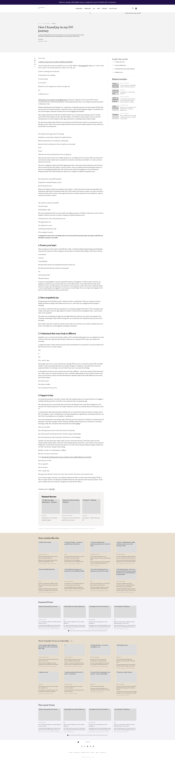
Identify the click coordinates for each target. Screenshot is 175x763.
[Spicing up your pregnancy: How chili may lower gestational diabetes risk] (115, 108)
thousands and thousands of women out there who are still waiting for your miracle (66, 457)
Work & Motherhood (43, 657)
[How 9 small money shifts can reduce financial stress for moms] (49, 612)
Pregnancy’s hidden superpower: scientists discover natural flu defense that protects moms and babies (125, 585)
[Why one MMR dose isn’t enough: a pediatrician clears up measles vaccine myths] (115, 116)
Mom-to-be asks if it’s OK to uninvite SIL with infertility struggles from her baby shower (126, 688)
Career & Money (52, 666)
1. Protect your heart (120, 62)
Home (39, 23)
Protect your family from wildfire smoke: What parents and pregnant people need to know (48, 585)
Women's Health (124, 105)
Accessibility (103, 752)
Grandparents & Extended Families (98, 629)
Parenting (87, 8)
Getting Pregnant (46, 23)
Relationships (92, 619)
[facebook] (85, 746)
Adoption (123, 668)
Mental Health (75, 528)
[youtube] (87, 746)
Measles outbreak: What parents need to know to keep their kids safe (48, 557)
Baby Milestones (71, 629)
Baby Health (96, 590)
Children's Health (52, 563)
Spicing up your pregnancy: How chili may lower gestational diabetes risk (128, 108)
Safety (39, 581)
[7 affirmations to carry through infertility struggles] (51, 506)
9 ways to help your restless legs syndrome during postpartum (128, 86)
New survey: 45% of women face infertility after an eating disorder (98, 660)
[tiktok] (90, 746)
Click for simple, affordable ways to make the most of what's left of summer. (87, 2)
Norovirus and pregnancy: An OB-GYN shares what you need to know (100, 584)
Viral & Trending (120, 684)
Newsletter (77, 752)
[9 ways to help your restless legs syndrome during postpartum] (115, 85)
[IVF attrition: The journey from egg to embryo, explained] (74, 676)
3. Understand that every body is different (125, 69)
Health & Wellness (64, 528)
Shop (98, 8)
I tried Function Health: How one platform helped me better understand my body (100, 558)
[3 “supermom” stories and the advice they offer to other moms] (71, 506)
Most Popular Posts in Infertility (53, 641)
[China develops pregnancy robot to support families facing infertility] (74, 649)
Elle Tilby (41, 39)
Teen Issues (126, 629)
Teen (115, 619)
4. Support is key (119, 72)
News (65, 554)
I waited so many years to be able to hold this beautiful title (55, 62)
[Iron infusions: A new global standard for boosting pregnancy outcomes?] (74, 574)
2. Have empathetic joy (120, 65)
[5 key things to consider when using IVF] (91, 506)
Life (94, 8)
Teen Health (119, 629)
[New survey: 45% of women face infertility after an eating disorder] (100, 649)
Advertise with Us (85, 752)
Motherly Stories (84, 528)
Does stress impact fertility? (97, 686)
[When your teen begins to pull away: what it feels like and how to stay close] (125, 612)
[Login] (136, 9)
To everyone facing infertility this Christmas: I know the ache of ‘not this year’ (125, 661)
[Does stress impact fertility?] (100, 676)
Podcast (104, 8)
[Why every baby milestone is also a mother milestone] (75, 612)
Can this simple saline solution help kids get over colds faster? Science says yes (126, 557)
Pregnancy (79, 8)
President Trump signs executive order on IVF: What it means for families (74, 557)
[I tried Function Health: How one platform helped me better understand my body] (100, 547)
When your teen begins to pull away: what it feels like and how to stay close (124, 622)
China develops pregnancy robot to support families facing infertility (73, 660)
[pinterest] (93, 746)
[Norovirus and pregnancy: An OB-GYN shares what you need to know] (100, 574)
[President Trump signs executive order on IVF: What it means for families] (74, 547)
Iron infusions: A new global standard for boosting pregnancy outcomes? (74, 584)
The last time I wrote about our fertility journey (52, 100)
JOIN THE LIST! (113, 8)
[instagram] (82, 746)
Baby (91, 581)
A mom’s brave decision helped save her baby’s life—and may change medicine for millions (127, 100)
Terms (97, 752)
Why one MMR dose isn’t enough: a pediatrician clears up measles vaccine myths (128, 117)
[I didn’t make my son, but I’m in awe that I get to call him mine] (48, 676)
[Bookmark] (35, 67)
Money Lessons (42, 619)
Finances (48, 629)
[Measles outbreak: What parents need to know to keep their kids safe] (48, 547)
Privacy (92, 752)
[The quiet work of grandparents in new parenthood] (100, 612)
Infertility (53, 23)
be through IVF (83, 66)
